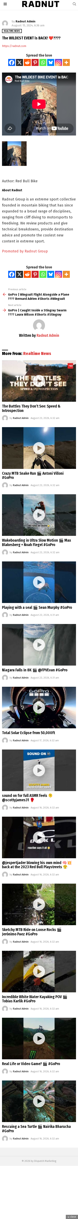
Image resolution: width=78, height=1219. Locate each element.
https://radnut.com (14, 46)
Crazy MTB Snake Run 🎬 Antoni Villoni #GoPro (33, 475)
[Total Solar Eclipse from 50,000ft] (39, 707)
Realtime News (37, 353)
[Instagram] (58, 62)
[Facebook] (11, 62)
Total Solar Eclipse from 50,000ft (28, 733)
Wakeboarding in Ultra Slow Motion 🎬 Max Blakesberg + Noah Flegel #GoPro (36, 542)
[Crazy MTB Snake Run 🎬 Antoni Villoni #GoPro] (39, 448)
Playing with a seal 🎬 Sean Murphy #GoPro (37, 607)
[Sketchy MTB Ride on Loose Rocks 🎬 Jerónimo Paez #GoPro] (39, 904)
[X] (19, 62)
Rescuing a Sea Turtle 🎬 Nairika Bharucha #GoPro (36, 1128)
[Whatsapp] (42, 62)
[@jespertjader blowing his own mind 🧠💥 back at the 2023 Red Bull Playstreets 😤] (39, 837)
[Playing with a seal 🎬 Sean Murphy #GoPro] (39, 582)
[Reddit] (27, 62)
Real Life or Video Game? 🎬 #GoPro (31, 1064)
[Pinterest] (35, 62)
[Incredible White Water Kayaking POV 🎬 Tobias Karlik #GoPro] (39, 971)
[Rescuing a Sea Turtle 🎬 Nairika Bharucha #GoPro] (39, 1101)
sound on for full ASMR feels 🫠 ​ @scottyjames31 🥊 (28, 797)
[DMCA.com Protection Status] (39, 1217)
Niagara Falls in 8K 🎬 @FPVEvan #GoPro (34, 670)
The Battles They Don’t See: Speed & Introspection (31, 408)
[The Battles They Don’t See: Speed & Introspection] (39, 381)
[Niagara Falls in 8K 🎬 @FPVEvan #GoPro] (39, 645)
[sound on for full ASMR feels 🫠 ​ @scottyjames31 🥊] (39, 770)
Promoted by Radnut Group (25, 251)
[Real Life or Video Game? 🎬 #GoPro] (39, 1038)
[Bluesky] (50, 62)
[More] (66, 62)
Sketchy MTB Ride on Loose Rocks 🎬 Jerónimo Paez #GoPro (32, 931)
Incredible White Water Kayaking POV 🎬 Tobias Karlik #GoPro (34, 999)
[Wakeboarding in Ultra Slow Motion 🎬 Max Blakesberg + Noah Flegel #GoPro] (39, 515)
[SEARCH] (74, 4)
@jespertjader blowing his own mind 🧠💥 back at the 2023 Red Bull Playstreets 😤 (37, 864)
